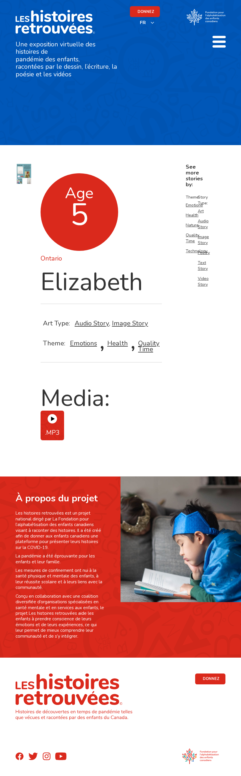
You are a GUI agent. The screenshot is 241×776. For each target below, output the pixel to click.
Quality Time (149, 346)
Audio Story (92, 323)
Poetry (204, 253)
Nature (192, 225)
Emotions (83, 343)
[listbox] (147, 22)
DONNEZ (146, 11)
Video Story (203, 281)
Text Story (203, 265)
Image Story (130, 323)
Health (117, 343)
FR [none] (143, 22)
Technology (196, 251)
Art (201, 211)
